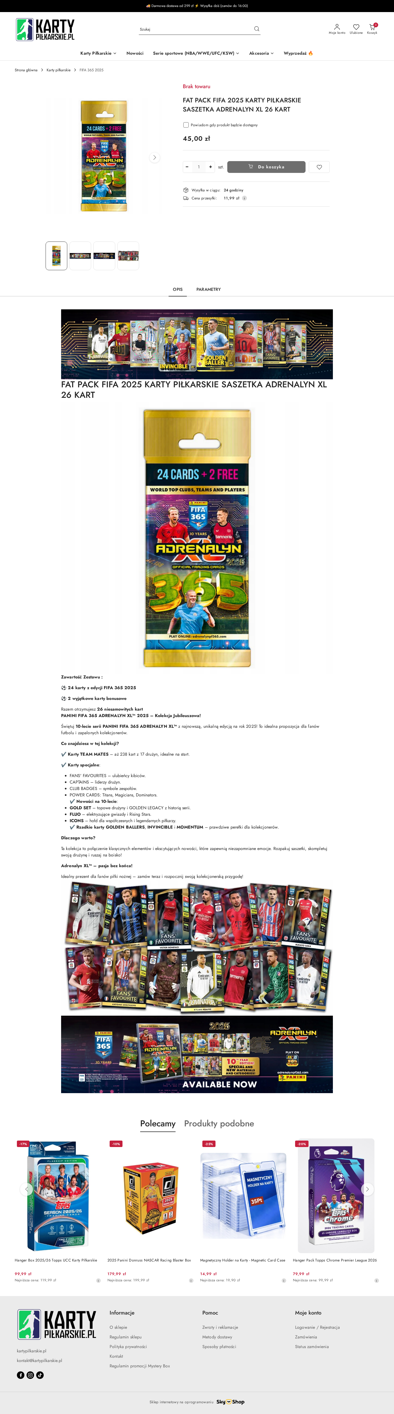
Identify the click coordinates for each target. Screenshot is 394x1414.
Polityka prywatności (128, 1347)
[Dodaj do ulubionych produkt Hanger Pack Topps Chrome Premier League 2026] (280, 1145)
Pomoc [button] (210, 1313)
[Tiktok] (40, 1375)
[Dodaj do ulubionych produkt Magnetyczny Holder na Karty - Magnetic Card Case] (188, 1145)
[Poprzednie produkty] (26, 1189)
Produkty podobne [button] (219, 1123)
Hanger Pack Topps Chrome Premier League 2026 (242, 1260)
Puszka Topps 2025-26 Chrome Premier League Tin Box (335, 1262)
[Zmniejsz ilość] (187, 167)
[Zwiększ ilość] (211, 167)
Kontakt (116, 1356)
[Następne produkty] (367, 1189)
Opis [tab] (178, 289)
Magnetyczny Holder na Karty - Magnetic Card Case (149, 1260)
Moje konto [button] (308, 1313)
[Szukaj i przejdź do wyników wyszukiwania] (257, 29)
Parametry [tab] (208, 289)
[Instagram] (30, 1375)
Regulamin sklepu (126, 1337)
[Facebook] (20, 1375)
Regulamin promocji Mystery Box (140, 1366)
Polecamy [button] (158, 1123)
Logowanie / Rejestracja (317, 1327)
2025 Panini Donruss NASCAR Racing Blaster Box (56, 1260)
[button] (154, 157)
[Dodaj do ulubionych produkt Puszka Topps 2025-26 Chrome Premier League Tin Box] (373, 1145)
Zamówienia (306, 1337)
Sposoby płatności (219, 1347)
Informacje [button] (122, 1313)
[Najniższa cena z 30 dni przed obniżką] (98, 1280)
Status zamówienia (312, 1347)
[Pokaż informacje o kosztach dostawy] (244, 198)
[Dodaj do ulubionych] (319, 167)
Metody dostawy (217, 1337)
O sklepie (118, 1327)
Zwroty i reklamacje (220, 1327)
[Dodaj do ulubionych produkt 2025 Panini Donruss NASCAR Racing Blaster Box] (95, 1145)
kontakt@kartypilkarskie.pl (39, 1360)
